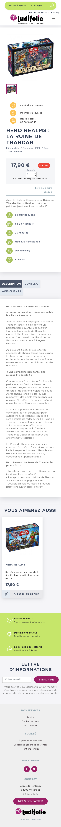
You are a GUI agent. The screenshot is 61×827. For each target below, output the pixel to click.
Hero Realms (15, 564)
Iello (17, 148)
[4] (14, 190)
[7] (34, 586)
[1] (7, 190)
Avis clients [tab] (11, 291)
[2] (9, 190)
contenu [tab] (31, 284)
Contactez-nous (30, 721)
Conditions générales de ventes (30, 745)
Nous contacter (30, 801)
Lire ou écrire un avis (43, 190)
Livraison (30, 717)
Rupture (43, 165)
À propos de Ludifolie (30, 741)
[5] (17, 190)
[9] (37, 586)
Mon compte (30, 725)
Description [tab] (11, 284)
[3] (12, 190)
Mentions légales (30, 749)
